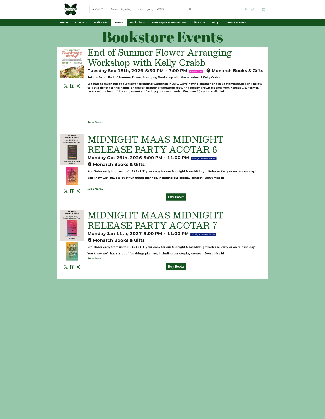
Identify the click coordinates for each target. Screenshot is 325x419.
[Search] (190, 9)
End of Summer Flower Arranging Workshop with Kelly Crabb (160, 57)
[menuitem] (64, 22)
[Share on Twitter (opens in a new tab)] (65, 86)
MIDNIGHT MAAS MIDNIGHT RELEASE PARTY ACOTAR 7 (155, 220)
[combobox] (99, 9)
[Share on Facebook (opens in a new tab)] (72, 86)
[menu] (162, 22)
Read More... (95, 122)
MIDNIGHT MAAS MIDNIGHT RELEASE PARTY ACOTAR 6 (155, 144)
